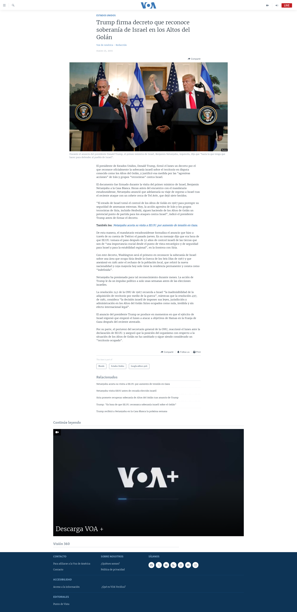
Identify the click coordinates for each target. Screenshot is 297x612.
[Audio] (277, 5)
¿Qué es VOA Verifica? (113, 587)
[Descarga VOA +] (148, 482)
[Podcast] (181, 565)
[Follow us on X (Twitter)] (159, 565)
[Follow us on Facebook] (151, 565)
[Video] (267, 5)
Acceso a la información (66, 587)
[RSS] (173, 565)
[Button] (194, 59)
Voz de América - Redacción (111, 45)
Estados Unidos (106, 15)
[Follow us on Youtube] (166, 565)
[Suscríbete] (188, 565)
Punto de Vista (61, 604)
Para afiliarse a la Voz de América (71, 563)
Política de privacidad (113, 569)
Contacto (58, 569)
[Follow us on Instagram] (195, 565)
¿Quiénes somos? (110, 563)
